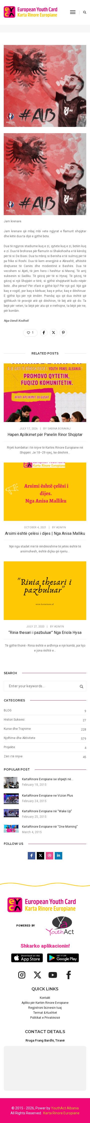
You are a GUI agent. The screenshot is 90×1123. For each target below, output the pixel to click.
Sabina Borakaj (59, 428)
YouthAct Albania (65, 1108)
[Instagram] (22, 975)
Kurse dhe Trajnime (17, 729)
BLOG (8, 710)
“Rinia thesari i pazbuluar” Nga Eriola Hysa (45, 632)
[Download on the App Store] (27, 957)
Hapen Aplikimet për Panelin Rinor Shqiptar (45, 434)
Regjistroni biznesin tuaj (45, 1007)
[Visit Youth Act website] (60, 925)
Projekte (9, 747)
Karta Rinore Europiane (61, 1113)
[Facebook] (68, 975)
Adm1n (61, 527)
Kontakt (45, 998)
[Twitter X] (37, 975)
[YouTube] (52, 975)
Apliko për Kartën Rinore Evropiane (45, 1003)
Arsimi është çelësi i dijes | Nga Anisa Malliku (45, 533)
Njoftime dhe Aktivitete (19, 738)
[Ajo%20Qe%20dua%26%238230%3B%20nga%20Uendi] (44, 332)
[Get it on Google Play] (63, 958)
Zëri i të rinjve (13, 756)
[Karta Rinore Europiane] (33, 12)
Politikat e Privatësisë (45, 1017)
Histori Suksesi (14, 719)
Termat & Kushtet (45, 1012)
